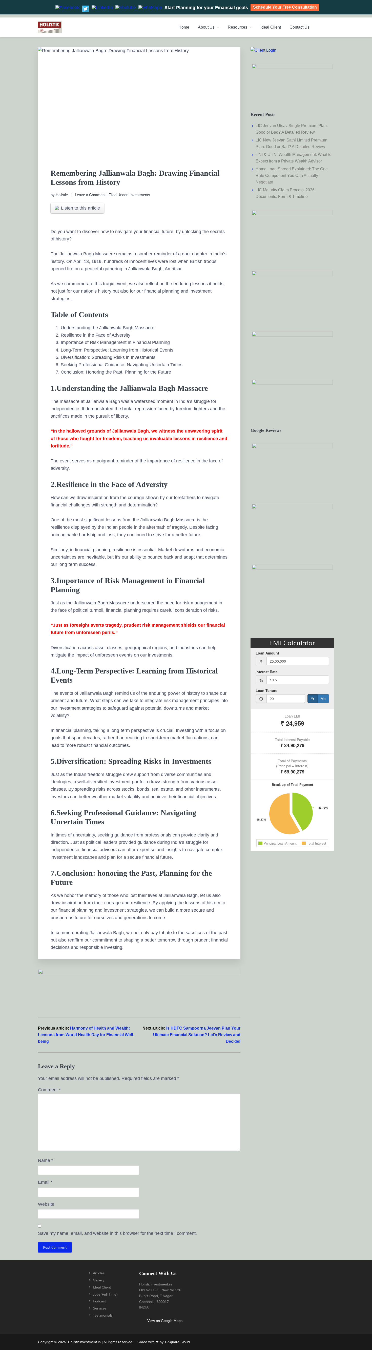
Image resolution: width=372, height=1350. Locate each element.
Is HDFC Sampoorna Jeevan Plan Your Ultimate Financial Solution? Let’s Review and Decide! (196, 1035)
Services (100, 1308)
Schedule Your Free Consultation (285, 7)
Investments (140, 195)
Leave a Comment (90, 195)
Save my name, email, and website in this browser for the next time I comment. (117, 1233)
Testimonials (103, 1315)
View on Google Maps (164, 1321)
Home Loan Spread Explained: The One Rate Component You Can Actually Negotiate (292, 175)
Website (46, 1204)
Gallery (98, 1280)
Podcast (99, 1301)
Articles (99, 1273)
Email (45, 1182)
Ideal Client (102, 1287)
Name (45, 1160)
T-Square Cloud (177, 1342)
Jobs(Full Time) (105, 1294)
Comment (49, 1089)
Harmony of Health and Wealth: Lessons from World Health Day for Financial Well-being (86, 1035)
